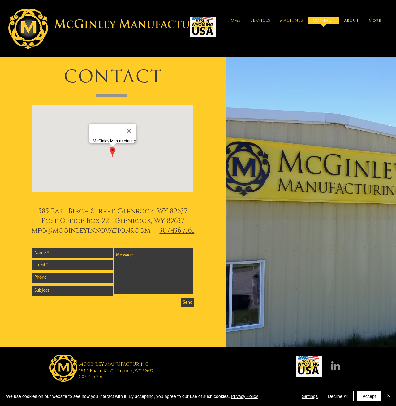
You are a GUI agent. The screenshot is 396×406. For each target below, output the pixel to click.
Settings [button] (310, 396)
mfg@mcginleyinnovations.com (92, 230)
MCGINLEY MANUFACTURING (113, 364)
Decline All (338, 396)
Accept (369, 396)
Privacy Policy (244, 396)
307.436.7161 (176, 230)
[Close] (388, 396)
